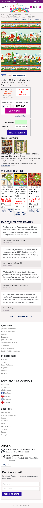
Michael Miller (5, 165)
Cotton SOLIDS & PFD (9, 343)
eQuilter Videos (6, 390)
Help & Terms (6, 426)
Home (2, 15)
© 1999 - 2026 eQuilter (21, 505)
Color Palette (5, 345)
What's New (5, 384)
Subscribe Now (11, 494)
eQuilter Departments (13, 15)
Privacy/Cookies (6, 435)
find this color (16, 132)
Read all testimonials (20, 316)
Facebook (7, 393)
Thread (3, 362)
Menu (7, 6)
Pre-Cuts (4, 359)
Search (37, 2)
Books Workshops (7, 365)
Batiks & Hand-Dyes (8, 331)
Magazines (4, 368)
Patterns (4, 373)
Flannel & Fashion (7, 348)
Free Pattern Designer (8, 415)
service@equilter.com (14, 455)
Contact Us (6, 445)
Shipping (4, 429)
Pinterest (7, 396)
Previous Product (20, 19)
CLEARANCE (26, 15)
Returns (3, 432)
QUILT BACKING (6, 340)
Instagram (7, 399)
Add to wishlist (20, 116)
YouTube (7, 402)
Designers (4, 337)
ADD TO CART (10, 211)
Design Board (5, 412)
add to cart (15, 111)
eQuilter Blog (5, 387)
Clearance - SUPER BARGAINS (10, 17)
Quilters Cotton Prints (8, 329)
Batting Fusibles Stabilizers (10, 351)
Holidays (4, 334)
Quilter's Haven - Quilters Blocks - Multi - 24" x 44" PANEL (20, 192)
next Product (35, 19)
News (3, 424)
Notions (4, 371)
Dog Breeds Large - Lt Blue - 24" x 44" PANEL (7, 191)
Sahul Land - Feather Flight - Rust (34, 191)
